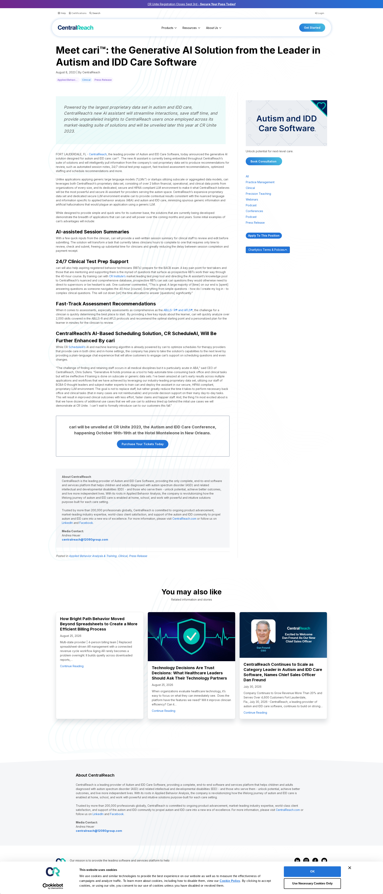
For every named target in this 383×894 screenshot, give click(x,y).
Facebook (86, 522)
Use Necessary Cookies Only (312, 883)
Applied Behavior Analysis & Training (68, 79)
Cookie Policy (230, 880)
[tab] (286, 250)
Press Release (103, 79)
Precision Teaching (258, 193)
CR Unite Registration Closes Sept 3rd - (192, 4)
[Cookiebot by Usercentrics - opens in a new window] (53, 886)
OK (312, 871)
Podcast (251, 205)
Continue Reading (72, 666)
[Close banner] (349, 867)
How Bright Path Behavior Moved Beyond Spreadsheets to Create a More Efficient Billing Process (98, 623)
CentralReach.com (184, 518)
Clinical (86, 79)
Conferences (254, 211)
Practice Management (260, 182)
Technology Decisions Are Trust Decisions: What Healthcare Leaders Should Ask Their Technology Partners (189, 673)
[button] (93, 13)
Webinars (252, 199)
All (247, 176)
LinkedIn (67, 522)
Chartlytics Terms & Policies (266, 249)
